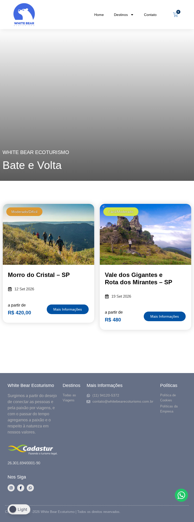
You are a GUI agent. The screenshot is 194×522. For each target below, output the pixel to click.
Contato (150, 15)
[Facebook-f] (20, 487)
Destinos (121, 15)
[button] (24, 211)
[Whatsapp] (30, 487)
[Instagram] (11, 487)
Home (99, 15)
